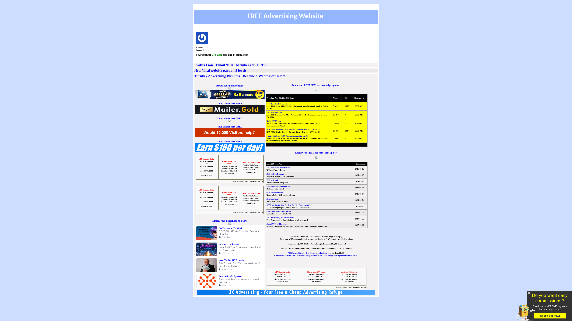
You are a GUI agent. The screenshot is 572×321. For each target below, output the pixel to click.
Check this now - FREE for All (279, 211)
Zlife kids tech (272, 180)
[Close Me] (529, 293)
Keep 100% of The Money (277, 224)
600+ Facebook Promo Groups (279, 104)
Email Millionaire (274, 112)
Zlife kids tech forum (275, 174)
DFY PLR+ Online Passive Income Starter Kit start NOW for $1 (293, 130)
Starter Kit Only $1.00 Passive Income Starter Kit (287, 136)
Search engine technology (316, 253)
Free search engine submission (309, 255)
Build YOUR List (273, 121)
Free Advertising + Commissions (280, 218)
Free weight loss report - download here (340, 255)
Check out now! (550, 315)
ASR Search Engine (296, 253)
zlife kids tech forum (274, 193)
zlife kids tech (272, 199)
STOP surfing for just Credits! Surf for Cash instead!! (288, 205)
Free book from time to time (278, 168)
